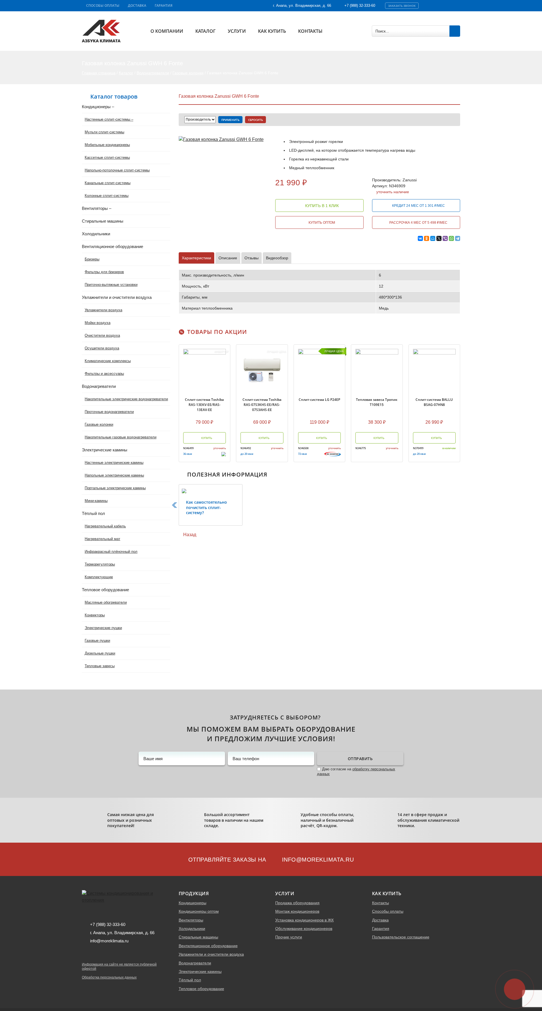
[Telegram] (457, 238)
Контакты (310, 31)
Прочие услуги (288, 937)
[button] (174, 505)
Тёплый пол (190, 980)
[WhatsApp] (451, 238)
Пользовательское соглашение (400, 937)
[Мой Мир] (432, 238)
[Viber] (445, 238)
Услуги (237, 31)
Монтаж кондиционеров (297, 911)
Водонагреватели (153, 73)
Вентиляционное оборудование (208, 945)
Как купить (272, 31)
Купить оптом (321, 223)
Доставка (137, 5)
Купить (206, 438)
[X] (439, 238)
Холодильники (192, 928)
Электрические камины (200, 971)
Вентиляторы (191, 920)
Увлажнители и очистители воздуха (211, 954)
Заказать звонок (402, 6)
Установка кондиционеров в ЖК (304, 920)
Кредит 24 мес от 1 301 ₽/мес (418, 206)
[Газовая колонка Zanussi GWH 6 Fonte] (221, 139)
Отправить (360, 758)
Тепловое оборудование (201, 988)
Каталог (205, 31)
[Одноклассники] (426, 238)
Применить (230, 120)
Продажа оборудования (297, 903)
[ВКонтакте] (420, 238)
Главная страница (98, 73)
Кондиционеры (192, 903)
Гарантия (163, 5)
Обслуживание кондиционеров (303, 928)
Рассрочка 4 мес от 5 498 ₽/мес (417, 223)
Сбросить (255, 120)
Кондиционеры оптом (199, 911)
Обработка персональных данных (109, 977)
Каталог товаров (113, 96)
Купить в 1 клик (321, 205)
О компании (166, 31)
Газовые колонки (188, 73)
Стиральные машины (198, 937)
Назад (189, 534)
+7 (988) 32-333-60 (359, 5)
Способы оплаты (102, 5)
